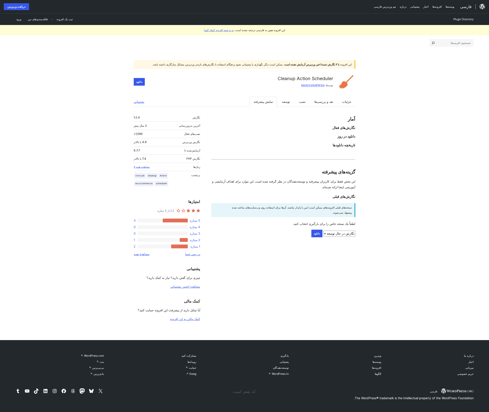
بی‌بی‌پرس (96, 367)
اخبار (471, 361)
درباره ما (469, 355)
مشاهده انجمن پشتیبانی (185, 286)
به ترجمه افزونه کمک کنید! (219, 30)
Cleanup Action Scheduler (305, 78)
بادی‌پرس (97, 373)
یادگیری (284, 355)
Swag (191, 373)
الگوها (378, 373)
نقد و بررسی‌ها (323, 102)
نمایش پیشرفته (263, 102)
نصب (302, 102)
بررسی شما (192, 254)
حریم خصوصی (465, 373)
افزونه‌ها (376, 367)
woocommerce (144, 183)
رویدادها (192, 361)
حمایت (191, 367)
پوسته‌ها (376, 361)
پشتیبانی (139, 102)
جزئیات (346, 102)
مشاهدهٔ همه (142, 254)
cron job (140, 175)
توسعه (286, 102)
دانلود (139, 81)
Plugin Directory (463, 19)
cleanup (152, 175)
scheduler (161, 183)
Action (163, 175)
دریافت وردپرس (16, 6)
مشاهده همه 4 (142, 166)
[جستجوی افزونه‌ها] (433, 43)
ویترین (377, 355)
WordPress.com (92, 355)
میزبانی (469, 367)
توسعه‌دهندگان (281, 367)
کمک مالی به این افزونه (185, 319)
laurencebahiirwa (313, 85)
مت (100, 361)
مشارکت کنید (188, 355)
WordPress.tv (279, 373)
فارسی (433, 391)
